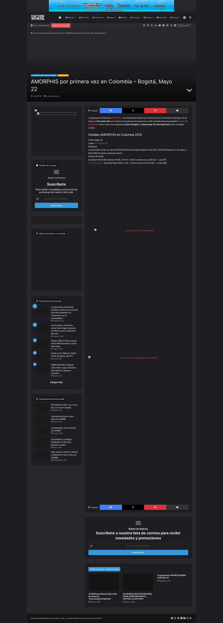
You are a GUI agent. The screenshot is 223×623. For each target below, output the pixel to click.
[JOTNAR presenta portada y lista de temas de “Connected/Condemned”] (103, 582)
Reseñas (148, 17)
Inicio (34, 33)
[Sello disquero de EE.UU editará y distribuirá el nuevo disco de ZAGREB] (42, 455)
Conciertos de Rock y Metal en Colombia (51, 33)
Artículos (135, 17)
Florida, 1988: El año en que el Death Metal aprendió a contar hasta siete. (64, 343)
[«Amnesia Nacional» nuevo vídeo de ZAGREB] (42, 420)
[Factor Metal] (38, 17)
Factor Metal (55, 618)
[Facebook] (111, 110)
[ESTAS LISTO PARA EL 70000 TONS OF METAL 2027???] (42, 356)
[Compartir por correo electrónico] (177, 110)
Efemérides (162, 17)
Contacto (175, 17)
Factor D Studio (95, 618)
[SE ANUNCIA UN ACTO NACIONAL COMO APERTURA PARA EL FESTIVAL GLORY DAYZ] (138, 582)
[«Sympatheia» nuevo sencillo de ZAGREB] (42, 431)
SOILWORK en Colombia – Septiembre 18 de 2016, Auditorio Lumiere (62, 442)
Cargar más (56, 382)
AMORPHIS (117, 118)
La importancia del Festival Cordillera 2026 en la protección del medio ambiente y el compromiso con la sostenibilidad (64, 312)
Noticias (70, 17)
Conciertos (84, 17)
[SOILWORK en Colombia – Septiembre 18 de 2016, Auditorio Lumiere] (42, 443)
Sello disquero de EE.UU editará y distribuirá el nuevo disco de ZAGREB (64, 455)
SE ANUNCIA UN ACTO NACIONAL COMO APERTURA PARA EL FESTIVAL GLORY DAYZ (137, 596)
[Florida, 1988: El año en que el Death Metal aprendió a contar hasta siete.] (42, 344)
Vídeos (111, 17)
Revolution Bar (101, 143)
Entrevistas (98, 17)
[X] (133, 110)
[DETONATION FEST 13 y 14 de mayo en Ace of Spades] (42, 408)
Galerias (124, 17)
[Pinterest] (155, 110)
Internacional (63, 75)
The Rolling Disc (96, 163)
